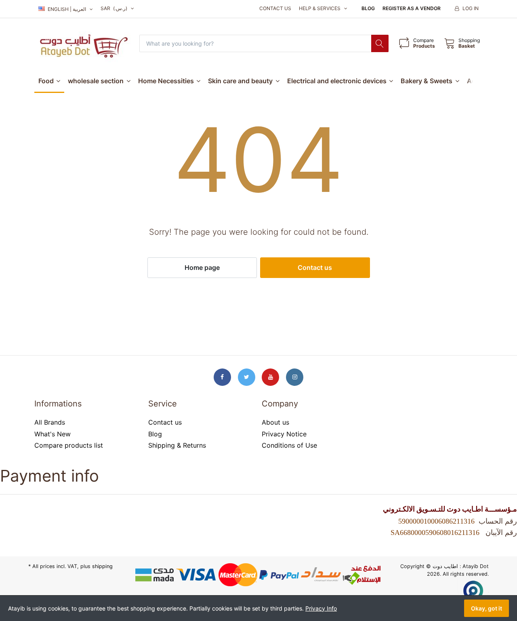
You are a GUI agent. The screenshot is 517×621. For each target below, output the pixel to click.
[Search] (380, 43)
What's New (52, 434)
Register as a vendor (411, 8)
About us (275, 422)
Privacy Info (321, 608)
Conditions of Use (289, 445)
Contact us (275, 8)
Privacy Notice (284, 434)
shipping (102, 566)
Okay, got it (486, 608)
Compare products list (68, 445)
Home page (202, 267)
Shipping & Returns (177, 445)
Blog (368, 8)
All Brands (49, 422)
